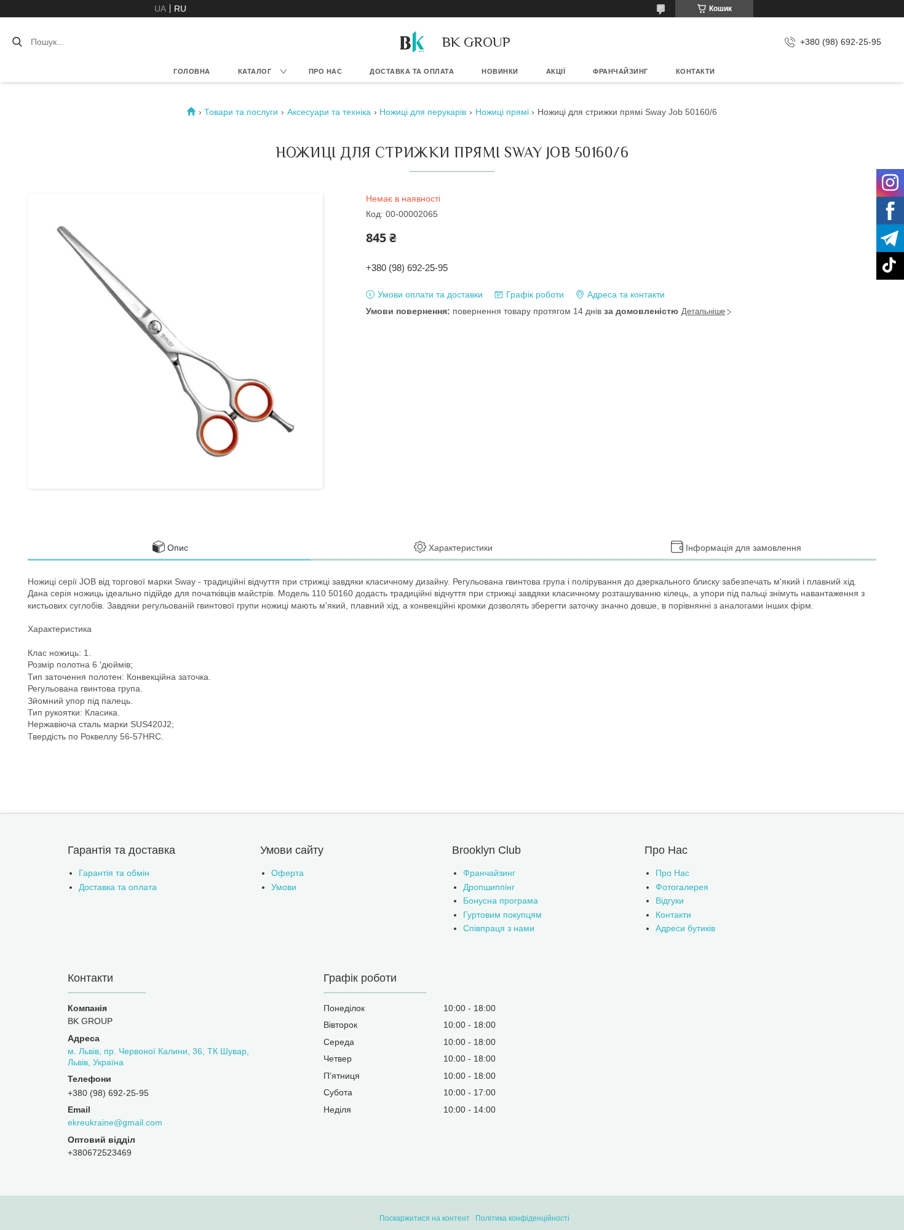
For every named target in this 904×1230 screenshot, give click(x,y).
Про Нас (672, 873)
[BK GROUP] (411, 41)
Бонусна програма (500, 900)
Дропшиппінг (489, 887)
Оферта (287, 873)
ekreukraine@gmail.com (115, 1122)
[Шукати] (17, 41)
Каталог (255, 71)
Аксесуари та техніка (329, 112)
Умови (283, 887)
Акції (556, 71)
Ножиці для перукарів (422, 112)
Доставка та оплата (412, 71)
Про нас (326, 71)
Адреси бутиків (685, 928)
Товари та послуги (241, 112)
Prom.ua (511, 1207)
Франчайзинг (620, 71)
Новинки (500, 71)
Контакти (695, 71)
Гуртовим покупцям (502, 915)
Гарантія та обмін (114, 873)
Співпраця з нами (498, 928)
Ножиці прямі (502, 112)
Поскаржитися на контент (424, 1218)
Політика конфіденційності (522, 1218)
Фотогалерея (682, 887)
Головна (191, 71)
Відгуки (670, 900)
